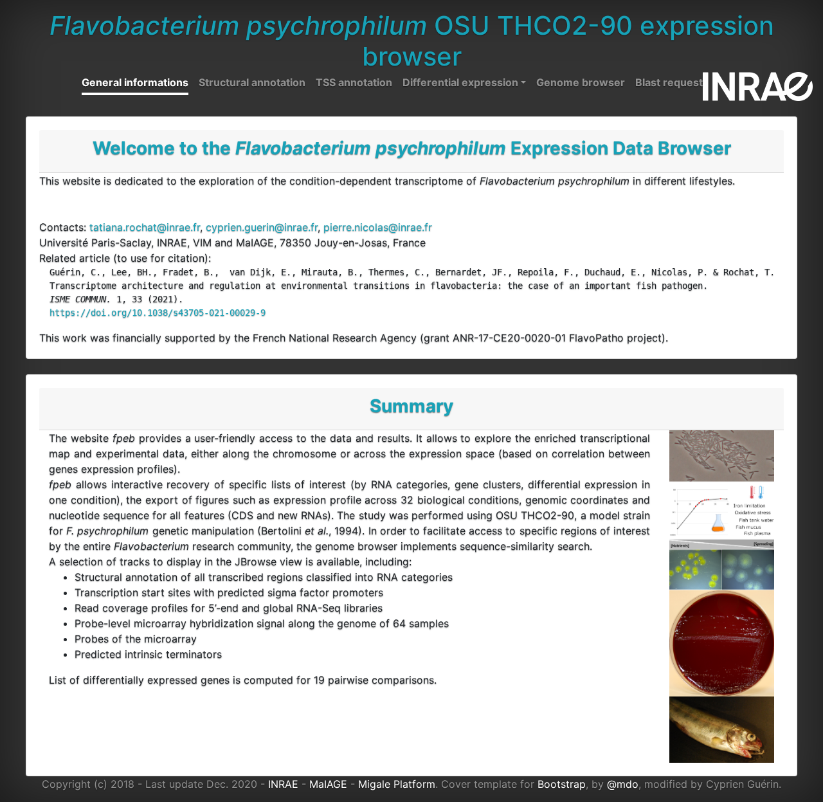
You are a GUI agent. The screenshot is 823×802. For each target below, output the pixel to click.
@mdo (622, 784)
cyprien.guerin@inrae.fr (262, 227)
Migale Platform (396, 784)
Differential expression (460, 82)
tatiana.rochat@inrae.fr (144, 227)
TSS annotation (354, 82)
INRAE (283, 784)
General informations (135, 82)
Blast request (669, 82)
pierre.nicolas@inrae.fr (377, 227)
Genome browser (580, 82)
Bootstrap (562, 784)
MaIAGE (328, 784)
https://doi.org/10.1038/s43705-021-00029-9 (158, 312)
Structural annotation (252, 82)
